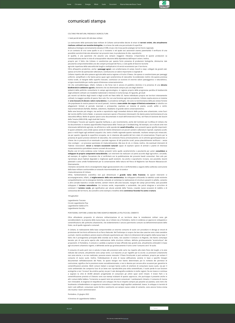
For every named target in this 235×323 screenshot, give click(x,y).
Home (69, 4)
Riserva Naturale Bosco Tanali (130, 4)
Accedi (69, 308)
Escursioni (112, 4)
